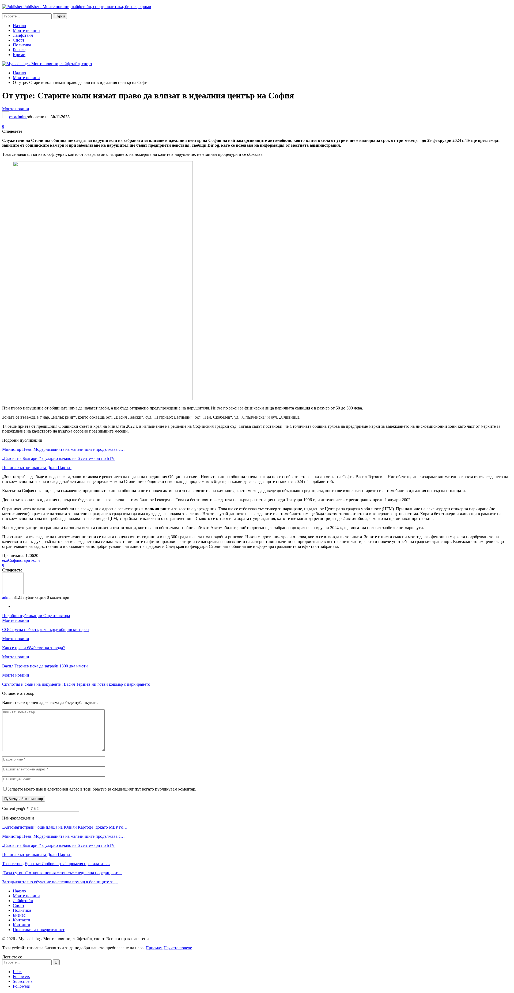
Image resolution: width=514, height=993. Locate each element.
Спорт (18, 40)
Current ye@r (15, 808)
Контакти (21, 920)
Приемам (154, 948)
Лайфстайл (23, 35)
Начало (19, 25)
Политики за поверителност (39, 929)
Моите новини (26, 30)
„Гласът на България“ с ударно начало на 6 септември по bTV (58, 458)
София (14, 560)
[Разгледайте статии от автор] (13, 592)
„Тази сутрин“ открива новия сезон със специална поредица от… (62, 872)
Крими (19, 54)
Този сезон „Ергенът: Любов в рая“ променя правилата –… (56, 863)
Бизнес (19, 49)
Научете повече (178, 948)
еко (5, 560)
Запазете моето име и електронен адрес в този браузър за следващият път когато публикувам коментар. (101, 789)
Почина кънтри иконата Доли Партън (36, 467)
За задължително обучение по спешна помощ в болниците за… (60, 882)
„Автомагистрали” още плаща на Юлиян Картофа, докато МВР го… (64, 827)
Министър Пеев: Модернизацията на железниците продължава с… (63, 449)
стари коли (30, 560)
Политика (22, 45)
